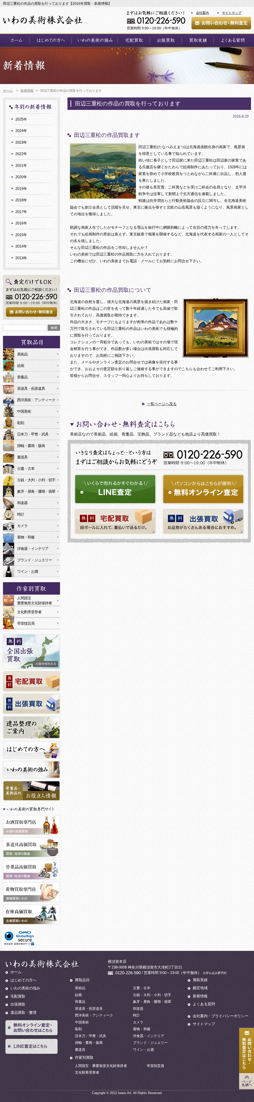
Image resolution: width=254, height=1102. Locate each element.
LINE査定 (115, 489)
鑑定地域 (200, 988)
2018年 (21, 200)
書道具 (22, 457)
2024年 (21, 131)
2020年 (21, 177)
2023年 (21, 142)
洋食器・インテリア (32, 548)
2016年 (21, 223)
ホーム (16, 40)
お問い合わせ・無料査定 (221, 23)
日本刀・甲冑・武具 (32, 434)
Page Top (246, 1081)
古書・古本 (25, 468)
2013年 (21, 258)
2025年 (21, 119)
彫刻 (20, 423)
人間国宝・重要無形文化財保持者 (101, 1066)
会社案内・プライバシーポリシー (221, 1016)
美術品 (22, 354)
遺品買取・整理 (23, 1012)
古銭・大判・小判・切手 (36, 480)
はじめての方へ (50, 40)
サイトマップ (231, 13)
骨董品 (22, 377)
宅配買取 (134, 40)
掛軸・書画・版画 (31, 445)
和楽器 (22, 503)
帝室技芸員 (25, 623)
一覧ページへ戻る (162, 404)
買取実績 (198, 40)
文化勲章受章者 (29, 612)
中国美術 (24, 411)
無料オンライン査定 (203, 489)
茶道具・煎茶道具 (31, 388)
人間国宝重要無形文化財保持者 (34, 600)
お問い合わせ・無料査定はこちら (246, 1050)
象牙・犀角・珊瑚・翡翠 (36, 491)
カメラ (22, 526)
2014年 (21, 246)
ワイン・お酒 (27, 571)
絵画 (20, 365)
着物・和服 (25, 537)
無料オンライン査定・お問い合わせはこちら (31, 1027)
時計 (20, 514)
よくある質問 (232, 40)
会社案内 (202, 13)
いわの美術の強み (95, 40)
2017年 (21, 212)
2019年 (21, 188)
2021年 (21, 165)
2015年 (21, 235)
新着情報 (200, 996)
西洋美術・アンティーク (36, 400)
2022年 (21, 154)
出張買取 (166, 40)
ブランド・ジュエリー (34, 560)
